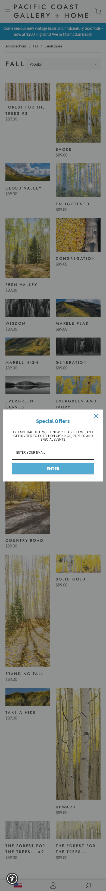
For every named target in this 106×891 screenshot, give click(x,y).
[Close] (96, 416)
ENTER (53, 468)
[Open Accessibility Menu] (12, 879)
